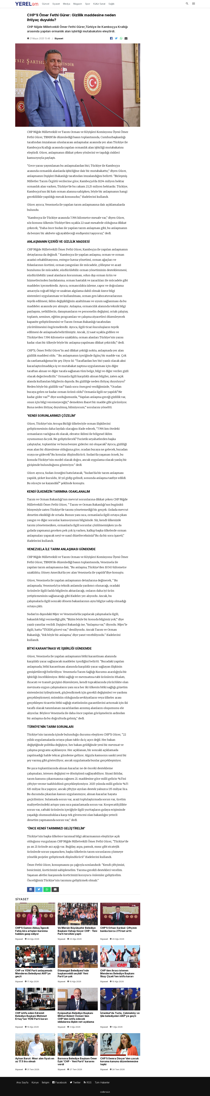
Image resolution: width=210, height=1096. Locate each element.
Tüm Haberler (102, 1082)
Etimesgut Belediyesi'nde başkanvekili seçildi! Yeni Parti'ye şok (77, 964)
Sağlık (111, 3)
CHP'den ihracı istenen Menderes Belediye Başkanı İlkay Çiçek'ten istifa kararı (120, 964)
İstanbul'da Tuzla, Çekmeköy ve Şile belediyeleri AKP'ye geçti (120, 1009)
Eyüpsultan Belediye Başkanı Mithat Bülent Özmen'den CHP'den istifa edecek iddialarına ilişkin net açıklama (77, 1009)
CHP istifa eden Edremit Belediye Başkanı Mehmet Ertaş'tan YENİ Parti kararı (35, 1009)
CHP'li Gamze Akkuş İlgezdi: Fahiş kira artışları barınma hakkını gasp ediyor (35, 922)
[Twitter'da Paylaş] (116, 38)
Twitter (76, 1082)
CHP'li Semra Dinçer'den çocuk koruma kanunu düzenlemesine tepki (120, 1052)
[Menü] (193, 4)
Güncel (45, 3)
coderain (105, 1092)
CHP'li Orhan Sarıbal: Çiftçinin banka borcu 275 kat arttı (120, 922)
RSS (88, 1082)
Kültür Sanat (99, 3)
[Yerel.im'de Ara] (187, 4)
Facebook (61, 1082)
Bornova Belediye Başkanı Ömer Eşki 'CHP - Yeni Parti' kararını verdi (77, 1052)
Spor (87, 3)
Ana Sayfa (22, 1082)
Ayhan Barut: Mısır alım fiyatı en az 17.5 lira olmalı (35, 1052)
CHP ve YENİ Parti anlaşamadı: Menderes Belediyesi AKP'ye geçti (35, 964)
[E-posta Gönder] (126, 38)
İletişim (45, 1082)
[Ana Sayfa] (26, 3)
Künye (35, 1082)
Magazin (77, 3)
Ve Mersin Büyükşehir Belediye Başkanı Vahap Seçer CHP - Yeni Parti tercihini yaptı (77, 922)
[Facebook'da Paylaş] (111, 38)
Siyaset (56, 3)
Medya (66, 3)
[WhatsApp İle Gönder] (121, 38)
